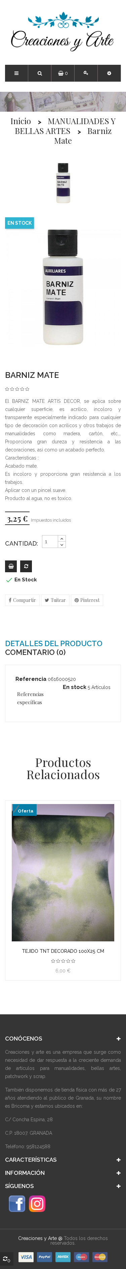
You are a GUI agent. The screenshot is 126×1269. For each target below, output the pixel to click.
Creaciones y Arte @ (40, 1238)
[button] (109, 73)
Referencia (30, 679)
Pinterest (89, 600)
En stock (74, 687)
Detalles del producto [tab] (53, 643)
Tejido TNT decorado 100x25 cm (63, 951)
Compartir (24, 600)
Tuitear (58, 600)
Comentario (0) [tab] (35, 652)
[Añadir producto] (26, 566)
